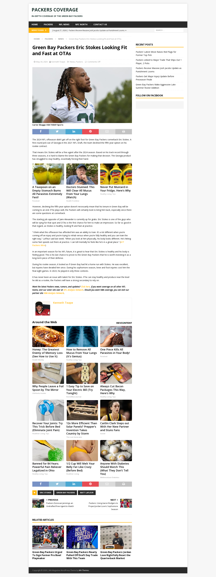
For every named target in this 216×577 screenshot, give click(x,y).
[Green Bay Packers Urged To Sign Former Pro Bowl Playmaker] (48, 537)
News (72, 61)
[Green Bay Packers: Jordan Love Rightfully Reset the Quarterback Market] (116, 537)
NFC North (81, 24)
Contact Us (100, 24)
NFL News (64, 24)
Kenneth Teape (58, 61)
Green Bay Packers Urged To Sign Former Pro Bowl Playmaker (47, 555)
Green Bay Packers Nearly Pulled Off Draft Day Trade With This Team (82, 555)
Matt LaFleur (86, 492)
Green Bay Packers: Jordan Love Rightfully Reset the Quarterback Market (115, 555)
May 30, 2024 (41, 61)
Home (35, 24)
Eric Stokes (45, 492)
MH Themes (84, 570)
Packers (48, 24)
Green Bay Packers (65, 492)
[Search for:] (169, 30)
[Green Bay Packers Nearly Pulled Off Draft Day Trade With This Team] (82, 537)
